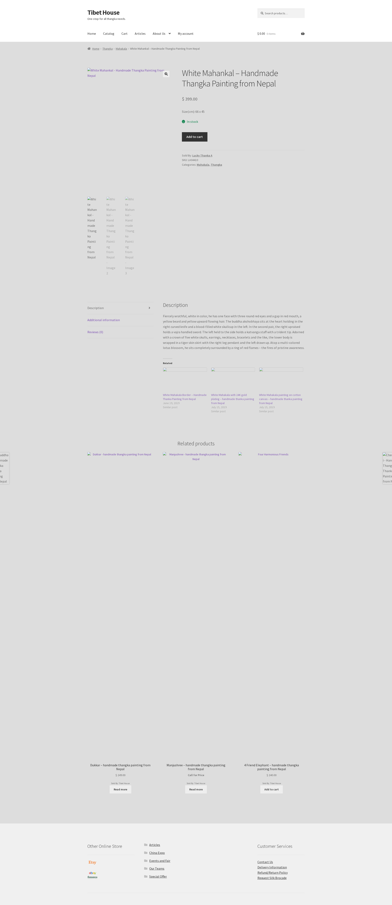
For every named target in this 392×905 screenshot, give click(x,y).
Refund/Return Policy (272, 872)
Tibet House (103, 12)
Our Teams (156, 868)
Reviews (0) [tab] (95, 332)
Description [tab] (95, 308)
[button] (166, 74)
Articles (140, 33)
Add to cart (194, 137)
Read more (120, 789)
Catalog (108, 33)
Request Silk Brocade (272, 878)
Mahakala (121, 48)
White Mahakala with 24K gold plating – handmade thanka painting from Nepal (232, 399)
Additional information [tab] (103, 320)
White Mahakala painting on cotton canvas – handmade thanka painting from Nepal (280, 399)
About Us (159, 33)
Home (91, 33)
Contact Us (265, 862)
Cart (124, 33)
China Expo (157, 853)
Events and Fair (159, 861)
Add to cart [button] (271, 789)
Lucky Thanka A (202, 155)
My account (186, 33)
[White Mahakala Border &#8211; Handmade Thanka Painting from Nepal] (185, 380)
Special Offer (158, 876)
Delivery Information (272, 867)
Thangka (107, 48)
